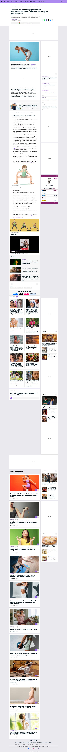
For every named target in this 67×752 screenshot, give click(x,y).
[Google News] (38, 749)
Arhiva (49, 746)
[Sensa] (3, 1)
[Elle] (28, 744)
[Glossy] (33, 744)
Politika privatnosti (41, 746)
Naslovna (12, 6)
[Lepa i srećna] (37, 744)
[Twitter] (31, 749)
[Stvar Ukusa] (50, 744)
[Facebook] (29, 749)
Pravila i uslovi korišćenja (24, 746)
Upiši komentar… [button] (16, 397)
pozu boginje (21, 125)
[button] (37, 20)
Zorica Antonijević (14, 19)
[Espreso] (24, 744)
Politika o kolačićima (35, 746)
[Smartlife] (40, 744)
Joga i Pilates (22, 6)
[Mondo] (20, 744)
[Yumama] (45, 744)
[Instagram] (33, 749)
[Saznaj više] (56, 331)
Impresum (18, 746)
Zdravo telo (17, 6)
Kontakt (30, 746)
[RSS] (36, 749)
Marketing (46, 746)
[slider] (13, 251)
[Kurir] (16, 744)
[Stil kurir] (30, 744)
